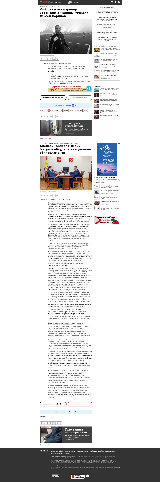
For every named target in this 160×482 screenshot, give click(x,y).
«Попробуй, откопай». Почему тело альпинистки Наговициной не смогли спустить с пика (110, 192)
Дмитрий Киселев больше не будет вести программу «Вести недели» (109, 105)
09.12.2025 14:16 (43, 6)
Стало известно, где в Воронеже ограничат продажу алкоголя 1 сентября (107, 39)
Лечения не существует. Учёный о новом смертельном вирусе (109, 60)
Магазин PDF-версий (78, 450)
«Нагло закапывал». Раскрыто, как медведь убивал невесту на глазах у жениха (110, 208)
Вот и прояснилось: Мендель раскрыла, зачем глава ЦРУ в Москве (110, 94)
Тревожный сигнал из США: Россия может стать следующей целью (109, 89)
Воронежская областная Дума (48, 191)
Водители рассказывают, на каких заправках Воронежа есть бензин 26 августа (107, 12)
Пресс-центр (68, 450)
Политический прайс (82, 451)
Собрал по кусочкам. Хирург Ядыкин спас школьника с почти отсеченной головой (110, 181)
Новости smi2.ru (45, 138)
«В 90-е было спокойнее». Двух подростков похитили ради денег (109, 54)
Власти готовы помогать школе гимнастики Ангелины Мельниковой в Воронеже (107, 26)
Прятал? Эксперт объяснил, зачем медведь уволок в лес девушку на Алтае (110, 197)
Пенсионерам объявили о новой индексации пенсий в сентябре (108, 100)
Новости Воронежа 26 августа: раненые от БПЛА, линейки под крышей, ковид (107, 19)
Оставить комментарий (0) (80, 97)
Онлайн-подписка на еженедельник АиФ (97, 450)
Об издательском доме (57, 450)
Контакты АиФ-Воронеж (57, 451)
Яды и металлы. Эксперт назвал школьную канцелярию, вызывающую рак (109, 77)
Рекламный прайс (70, 451)
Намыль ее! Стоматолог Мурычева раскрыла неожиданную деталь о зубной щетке (110, 71)
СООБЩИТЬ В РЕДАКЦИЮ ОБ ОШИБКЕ (60, 453)
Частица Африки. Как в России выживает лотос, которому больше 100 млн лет (110, 66)
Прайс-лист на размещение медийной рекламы (102, 451)
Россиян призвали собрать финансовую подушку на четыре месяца (108, 111)
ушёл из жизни (65, 81)
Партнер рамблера (65, 475)
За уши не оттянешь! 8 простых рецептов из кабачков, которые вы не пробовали (110, 49)
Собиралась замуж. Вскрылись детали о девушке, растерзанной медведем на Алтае (109, 186)
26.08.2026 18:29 (44, 143)
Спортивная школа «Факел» (47, 55)
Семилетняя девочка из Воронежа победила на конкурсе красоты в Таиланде (107, 32)
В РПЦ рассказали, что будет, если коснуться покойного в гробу (109, 116)
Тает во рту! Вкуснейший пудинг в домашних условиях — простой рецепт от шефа (110, 203)
